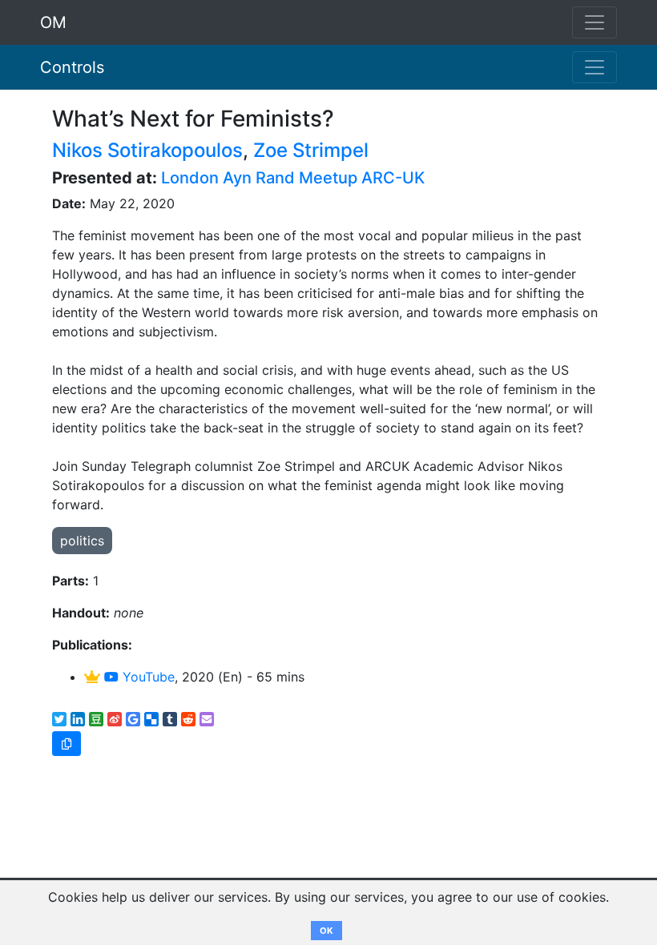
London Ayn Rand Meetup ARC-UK (293, 177)
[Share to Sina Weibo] (114, 719)
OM (53, 22)
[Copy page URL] (66, 743)
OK (326, 930)
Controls (72, 67)
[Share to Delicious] (151, 719)
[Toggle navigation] (594, 67)
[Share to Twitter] (59, 719)
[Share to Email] (207, 719)
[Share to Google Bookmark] (133, 719)
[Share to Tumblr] (170, 719)
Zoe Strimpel (311, 150)
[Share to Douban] (96, 719)
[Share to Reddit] (188, 719)
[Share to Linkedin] (78, 719)
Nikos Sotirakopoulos (147, 150)
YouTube (147, 677)
